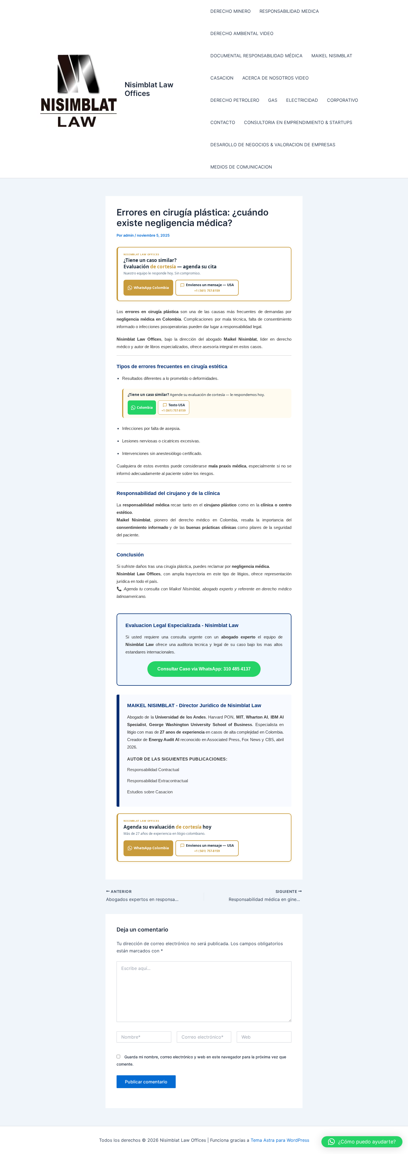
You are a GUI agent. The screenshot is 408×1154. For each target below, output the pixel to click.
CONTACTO (222, 122)
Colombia (145, 407)
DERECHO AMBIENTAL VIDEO (241, 33)
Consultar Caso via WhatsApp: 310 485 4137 (204, 669)
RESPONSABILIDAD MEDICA (289, 11)
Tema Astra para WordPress (280, 1140)
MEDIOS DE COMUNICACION (241, 167)
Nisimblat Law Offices (149, 89)
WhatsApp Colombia (151, 287)
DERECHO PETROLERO (234, 100)
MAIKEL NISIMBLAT (331, 55)
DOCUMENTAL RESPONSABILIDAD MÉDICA (256, 55)
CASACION (221, 78)
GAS (272, 100)
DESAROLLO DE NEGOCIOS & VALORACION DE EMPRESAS (272, 144)
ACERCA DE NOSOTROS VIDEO (275, 78)
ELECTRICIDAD (302, 100)
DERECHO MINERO (230, 11)
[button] (361, 1141)
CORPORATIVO (342, 100)
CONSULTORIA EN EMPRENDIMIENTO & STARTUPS (298, 122)
